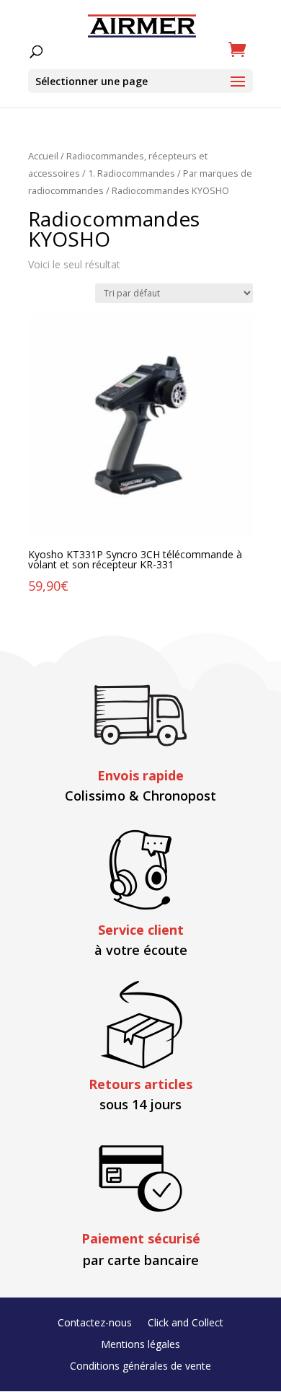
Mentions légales (140, 1345)
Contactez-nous (95, 1323)
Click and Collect (185, 1323)
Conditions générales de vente (140, 1367)
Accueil (43, 155)
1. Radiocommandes (131, 173)
